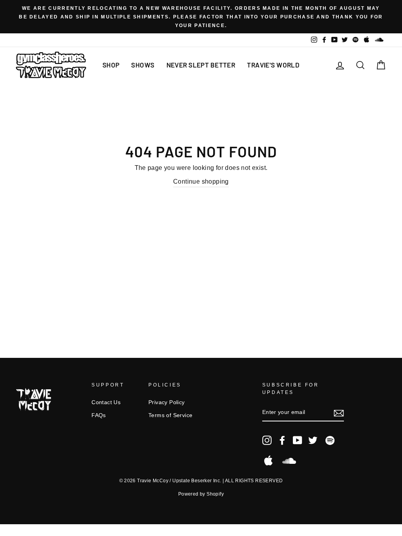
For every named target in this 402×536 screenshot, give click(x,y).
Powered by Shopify (201, 494)
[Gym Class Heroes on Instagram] (267, 440)
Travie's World (273, 65)
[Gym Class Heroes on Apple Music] (268, 461)
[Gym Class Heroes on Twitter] (313, 440)
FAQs (98, 415)
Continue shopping (201, 181)
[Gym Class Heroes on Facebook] (282, 440)
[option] (201, 16)
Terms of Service (170, 415)
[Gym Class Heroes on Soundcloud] (289, 461)
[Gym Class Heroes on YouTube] (297, 440)
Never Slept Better (201, 65)
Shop (111, 65)
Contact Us (106, 402)
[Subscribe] (339, 413)
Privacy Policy (166, 402)
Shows (142, 65)
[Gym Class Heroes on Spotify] (329, 440)
